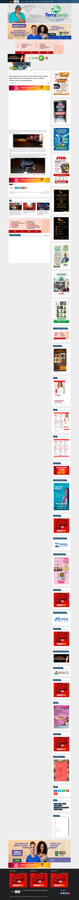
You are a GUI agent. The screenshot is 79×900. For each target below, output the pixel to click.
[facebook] (55, 791)
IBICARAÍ (26, 1)
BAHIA (44, 1)
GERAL (51, 1)
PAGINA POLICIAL (65, 807)
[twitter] (59, 791)
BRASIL (47, 1)
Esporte (64, 803)
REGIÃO (30, 1)
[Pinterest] (23, 188)
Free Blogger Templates (32, 898)
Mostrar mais (47, 200)
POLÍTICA (35, 1)
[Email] (25, 188)
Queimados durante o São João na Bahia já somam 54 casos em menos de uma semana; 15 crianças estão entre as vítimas (15, 212)
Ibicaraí (60, 805)
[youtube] (55, 794)
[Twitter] (18, 188)
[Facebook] (16, 188)
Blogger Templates (17, 898)
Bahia (15, 72)
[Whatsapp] (21, 188)
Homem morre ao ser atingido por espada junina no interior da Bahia (29, 212)
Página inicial (11, 72)
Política (56, 809)
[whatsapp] (63, 791)
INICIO (22, 1)
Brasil (60, 803)
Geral (56, 805)
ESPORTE (40, 1)
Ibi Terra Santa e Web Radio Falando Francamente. (26, 896)
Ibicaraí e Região (57, 807)
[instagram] (67, 791)
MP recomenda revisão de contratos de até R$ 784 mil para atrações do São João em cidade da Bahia (43, 212)
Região (61, 809)
